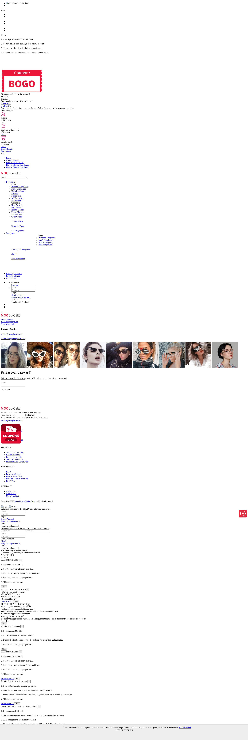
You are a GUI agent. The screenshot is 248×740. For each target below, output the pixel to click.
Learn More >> (7, 678)
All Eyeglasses (17, 198)
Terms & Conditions (14, 459)
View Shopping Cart (9, 322)
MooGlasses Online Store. (25, 501)
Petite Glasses (17, 214)
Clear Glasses (16, 217)
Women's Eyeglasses (19, 186)
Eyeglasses (10, 182)
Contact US (11, 494)
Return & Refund (13, 455)
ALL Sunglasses (45, 245)
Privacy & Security (14, 457)
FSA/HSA (10, 481)
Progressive (16, 196)
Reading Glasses (13, 276)
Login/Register (7, 149)
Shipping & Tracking (14, 452)
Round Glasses (17, 210)
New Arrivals (16, 205)
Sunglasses (10, 233)
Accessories (16, 200)
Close (4, 587)
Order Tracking (12, 496)
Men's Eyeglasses (18, 189)
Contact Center (12, 160)
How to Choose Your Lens (17, 167)
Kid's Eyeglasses (18, 191)
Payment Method (13, 474)
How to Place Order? (15, 162)
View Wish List (7, 324)
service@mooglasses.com (11, 334)
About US (10, 491)
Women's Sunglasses (46, 238)
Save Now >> (7, 601)
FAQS (8, 472)
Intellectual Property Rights (17, 462)
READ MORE (185, 727)
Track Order (6, 151)
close (3, 10)
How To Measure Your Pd (17, 479)
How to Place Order (14, 476)
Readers (14, 193)
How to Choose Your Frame (17, 165)
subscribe (30, 415)
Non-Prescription (45, 242)
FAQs (8, 158)
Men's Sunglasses (45, 240)
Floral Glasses (17, 212)
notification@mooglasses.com (13, 338)
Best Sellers (16, 207)
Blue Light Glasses (14, 273)
